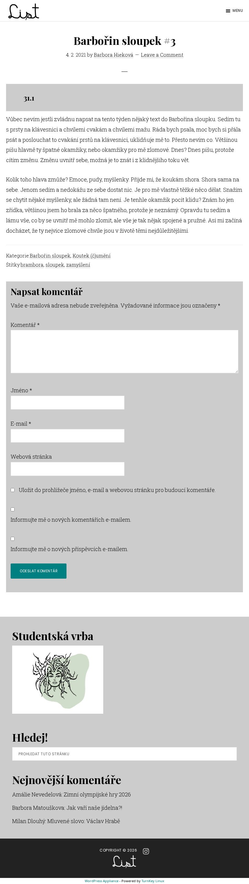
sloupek (55, 264)
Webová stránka (31, 456)
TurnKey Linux (153, 881)
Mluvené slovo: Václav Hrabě (83, 821)
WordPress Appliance (101, 881)
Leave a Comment (162, 55)
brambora (32, 264)
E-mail (21, 423)
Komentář (25, 324)
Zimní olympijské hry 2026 (97, 794)
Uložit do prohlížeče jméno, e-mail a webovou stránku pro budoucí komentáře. (117, 490)
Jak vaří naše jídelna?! (94, 807)
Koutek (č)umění (92, 255)
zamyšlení (78, 264)
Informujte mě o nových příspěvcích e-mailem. (69, 549)
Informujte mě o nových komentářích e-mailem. (71, 519)
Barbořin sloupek (50, 255)
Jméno (21, 390)
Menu (238, 10)
